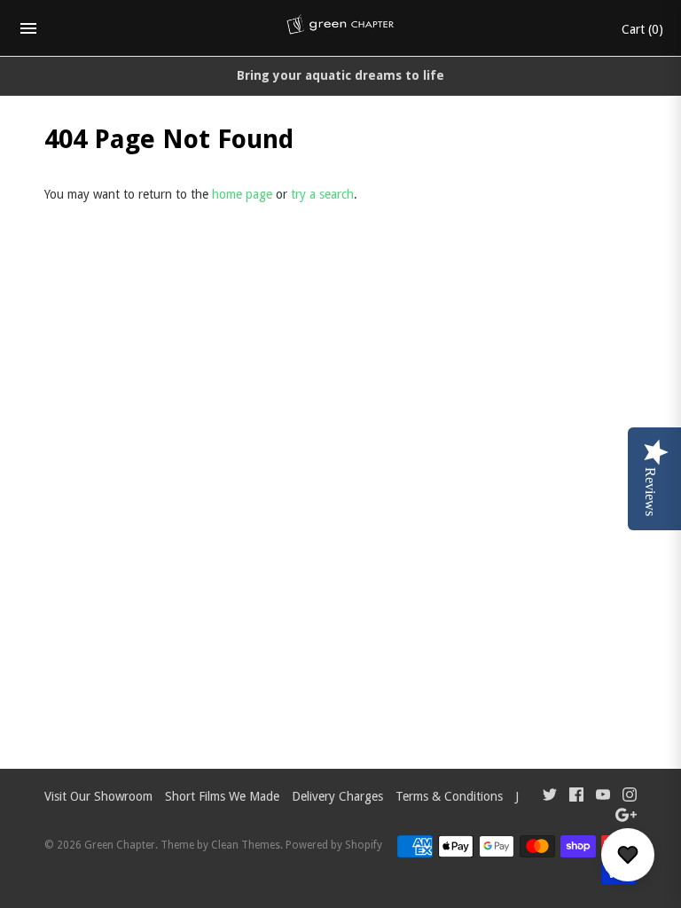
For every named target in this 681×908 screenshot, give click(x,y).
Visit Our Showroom (98, 796)
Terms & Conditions (449, 796)
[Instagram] (629, 796)
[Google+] (626, 817)
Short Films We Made (222, 796)
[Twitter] (550, 796)
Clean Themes (245, 845)
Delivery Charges (337, 796)
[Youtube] (603, 796)
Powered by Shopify (334, 845)
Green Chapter (119, 845)
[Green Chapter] (341, 28)
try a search (322, 194)
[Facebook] (576, 796)
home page (242, 194)
